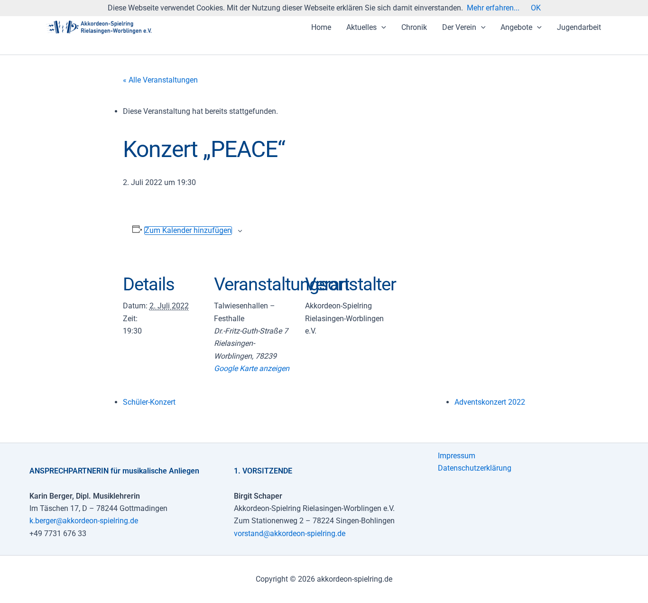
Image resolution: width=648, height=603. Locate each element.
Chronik (414, 27)
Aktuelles (361, 27)
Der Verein (459, 27)
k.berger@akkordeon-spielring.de (83, 520)
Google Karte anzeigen (251, 368)
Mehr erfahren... (493, 7)
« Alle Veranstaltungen (160, 79)
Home (321, 27)
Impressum (456, 455)
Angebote (516, 27)
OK (536, 7)
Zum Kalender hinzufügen (188, 230)
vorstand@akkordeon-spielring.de (289, 533)
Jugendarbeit (579, 27)
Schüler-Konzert (149, 402)
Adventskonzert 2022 (489, 402)
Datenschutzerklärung (474, 468)
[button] (381, 27)
